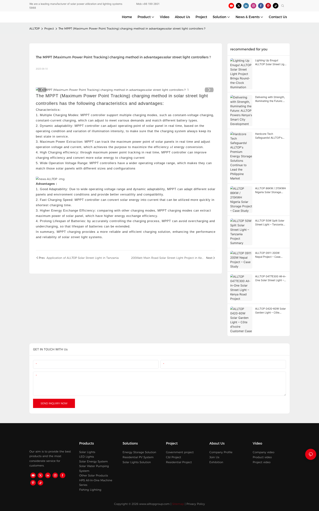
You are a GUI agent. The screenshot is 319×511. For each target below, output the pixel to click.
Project (49, 28)
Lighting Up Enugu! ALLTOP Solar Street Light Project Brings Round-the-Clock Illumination (271, 62)
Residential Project (179, 462)
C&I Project (173, 457)
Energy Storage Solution (139, 452)
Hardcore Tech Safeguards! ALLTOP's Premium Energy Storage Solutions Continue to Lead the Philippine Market (270, 136)
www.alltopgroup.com (154, 504)
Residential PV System (138, 457)
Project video (261, 462)
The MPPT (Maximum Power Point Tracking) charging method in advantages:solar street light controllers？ (132, 28)
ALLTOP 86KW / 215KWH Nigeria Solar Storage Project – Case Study (270, 190)
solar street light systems (82, 237)
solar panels (164, 141)
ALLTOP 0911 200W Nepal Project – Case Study (267, 255)
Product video (262, 457)
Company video (263, 452)
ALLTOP (34, 28)
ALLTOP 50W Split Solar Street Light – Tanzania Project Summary (269, 222)
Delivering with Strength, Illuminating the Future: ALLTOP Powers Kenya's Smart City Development (270, 99)
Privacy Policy (195, 504)
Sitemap (178, 504)
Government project (180, 452)
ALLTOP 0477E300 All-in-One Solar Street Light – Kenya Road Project (270, 278)
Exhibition (216, 462)
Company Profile (220, 452)
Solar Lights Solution (137, 462)
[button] (42, 89)
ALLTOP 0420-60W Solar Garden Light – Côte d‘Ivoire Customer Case (270, 310)
